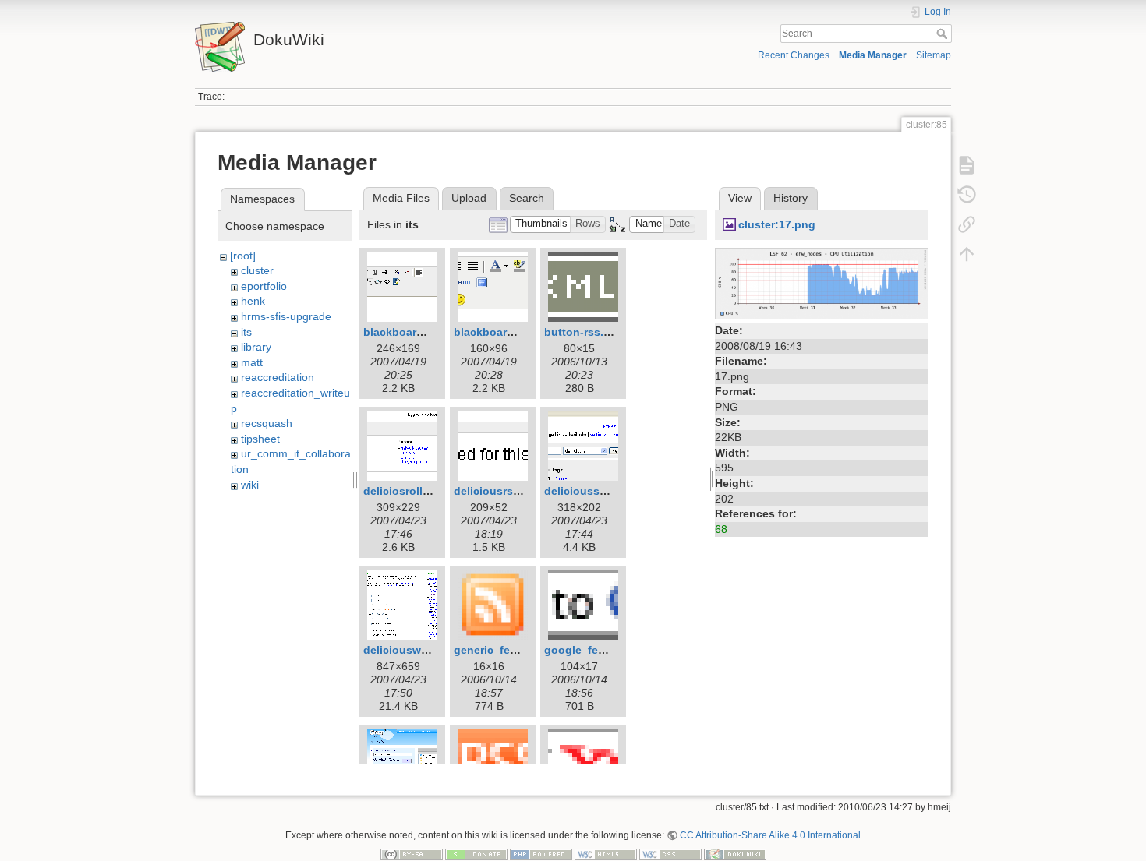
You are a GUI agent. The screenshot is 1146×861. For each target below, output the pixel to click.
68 (721, 529)
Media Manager (873, 55)
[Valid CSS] (670, 854)
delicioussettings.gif (599, 491)
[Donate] (476, 854)
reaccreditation (277, 377)
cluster (257, 270)
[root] (243, 255)
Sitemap (933, 55)
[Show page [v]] (967, 165)
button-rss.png (584, 332)
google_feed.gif (586, 650)
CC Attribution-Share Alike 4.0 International (770, 835)
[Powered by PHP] (541, 854)
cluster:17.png (776, 224)
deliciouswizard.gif (413, 650)
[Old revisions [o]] (967, 195)
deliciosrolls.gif (404, 491)
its (246, 332)
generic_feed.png (500, 650)
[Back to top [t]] (967, 254)
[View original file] (821, 283)
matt (252, 362)
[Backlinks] (967, 224)
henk (253, 301)
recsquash (266, 423)
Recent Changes (793, 55)
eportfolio (264, 286)
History (790, 198)
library (256, 347)
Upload (468, 198)
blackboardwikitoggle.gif (520, 332)
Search (943, 33)
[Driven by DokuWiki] (735, 854)
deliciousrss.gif (495, 491)
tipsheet (260, 438)
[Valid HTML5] (606, 854)
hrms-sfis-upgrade (286, 316)
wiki (250, 484)
